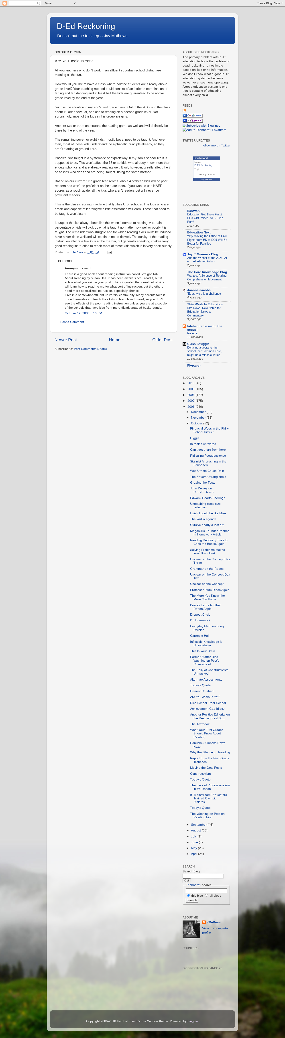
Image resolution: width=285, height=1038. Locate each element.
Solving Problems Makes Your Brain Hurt (207, 551)
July (194, 836)
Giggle (194, 438)
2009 (191, 389)
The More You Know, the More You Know (207, 597)
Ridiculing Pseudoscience (208, 455)
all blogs (215, 895)
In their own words (203, 444)
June (195, 842)
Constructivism (200, 773)
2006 (191, 406)
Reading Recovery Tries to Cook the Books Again (209, 542)
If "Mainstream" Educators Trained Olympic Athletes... (208, 798)
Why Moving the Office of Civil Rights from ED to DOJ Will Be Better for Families (207, 239)
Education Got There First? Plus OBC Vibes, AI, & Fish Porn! (205, 218)
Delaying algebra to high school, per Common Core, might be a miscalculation (204, 351)
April (194, 854)
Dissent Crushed (202, 691)
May (194, 848)
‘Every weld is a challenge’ (204, 293)
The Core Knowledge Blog (207, 272)
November (199, 417)
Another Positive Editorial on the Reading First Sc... (210, 716)
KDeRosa (214, 922)
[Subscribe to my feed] (184, 111)
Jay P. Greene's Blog (202, 254)
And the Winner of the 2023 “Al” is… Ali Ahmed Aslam (207, 259)
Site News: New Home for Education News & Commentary (203, 311)
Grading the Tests (202, 482)
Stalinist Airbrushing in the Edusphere (208, 463)
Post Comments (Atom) (90, 349)
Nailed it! (193, 333)
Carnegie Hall (199, 635)
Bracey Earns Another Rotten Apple (205, 607)
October (197, 423)
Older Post (162, 339)
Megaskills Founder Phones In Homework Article (209, 532)
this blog (196, 895)
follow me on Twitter (216, 145)
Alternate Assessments (206, 679)
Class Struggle (198, 344)
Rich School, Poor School (208, 703)
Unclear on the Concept (207, 584)
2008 (191, 395)
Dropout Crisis (200, 614)
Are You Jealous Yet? (205, 697)
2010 (191, 383)
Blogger (192, 1021)
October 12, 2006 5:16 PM (83, 313)
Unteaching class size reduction (205, 505)
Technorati (193, 885)
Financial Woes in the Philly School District (209, 430)
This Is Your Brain (202, 651)
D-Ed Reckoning (86, 26)
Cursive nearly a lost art (207, 525)
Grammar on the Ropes (207, 568)
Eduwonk (194, 211)
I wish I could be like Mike (208, 513)
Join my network (206, 174)
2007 (191, 400)
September (199, 824)
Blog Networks (206, 180)
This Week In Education (205, 304)
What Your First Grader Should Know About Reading (206, 733)
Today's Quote (200, 685)
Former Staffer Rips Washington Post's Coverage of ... (204, 660)
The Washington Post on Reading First (207, 815)
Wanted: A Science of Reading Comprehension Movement (206, 277)
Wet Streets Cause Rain (207, 470)
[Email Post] (109, 252)
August (196, 830)
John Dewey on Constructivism (202, 490)
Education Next (199, 232)
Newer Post (66, 339)
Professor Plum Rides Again (209, 590)
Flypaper (194, 365)
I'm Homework (200, 620)
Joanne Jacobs (199, 290)
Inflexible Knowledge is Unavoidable (206, 643)
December (199, 412)
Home (114, 339)
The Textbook (200, 724)
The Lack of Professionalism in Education (210, 787)
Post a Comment (72, 322)
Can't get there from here (208, 449)
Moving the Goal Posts (206, 767)
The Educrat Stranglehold (208, 476)
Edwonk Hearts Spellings (207, 498)
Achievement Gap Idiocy (207, 708)
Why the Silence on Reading (210, 752)
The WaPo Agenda (203, 519)
